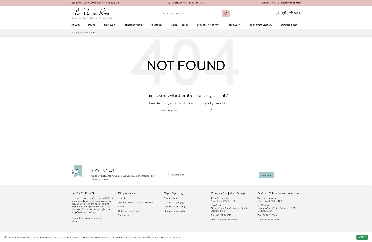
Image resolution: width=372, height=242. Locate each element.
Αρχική (75, 33)
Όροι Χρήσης (171, 198)
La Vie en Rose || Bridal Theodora (135, 202)
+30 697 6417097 (270, 220)
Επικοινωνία (124, 215)
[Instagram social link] (77, 222)
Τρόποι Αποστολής (174, 207)
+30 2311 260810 (178, 3)
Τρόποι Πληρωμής (174, 202)
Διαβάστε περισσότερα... (85, 212)
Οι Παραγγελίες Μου (129, 211)
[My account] (278, 13)
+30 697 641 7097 (195, 3)
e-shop (121, 207)
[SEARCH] (226, 13)
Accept (362, 237)
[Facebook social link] (73, 222)
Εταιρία (122, 198)
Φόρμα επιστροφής (175, 211)
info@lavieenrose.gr (228, 220)
